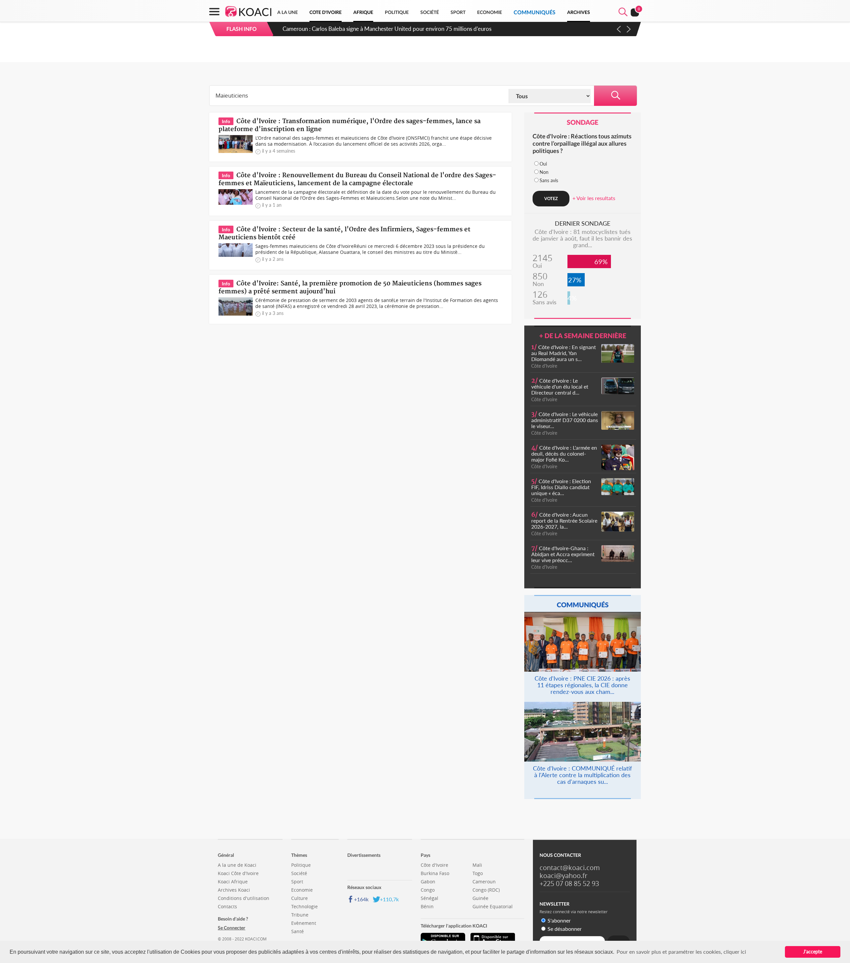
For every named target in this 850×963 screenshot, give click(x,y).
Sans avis (549, 180)
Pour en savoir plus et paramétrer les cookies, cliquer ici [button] (681, 951)
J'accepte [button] (812, 951)
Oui (543, 164)
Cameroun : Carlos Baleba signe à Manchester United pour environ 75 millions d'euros (387, 28)
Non (544, 172)
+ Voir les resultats (593, 198)
